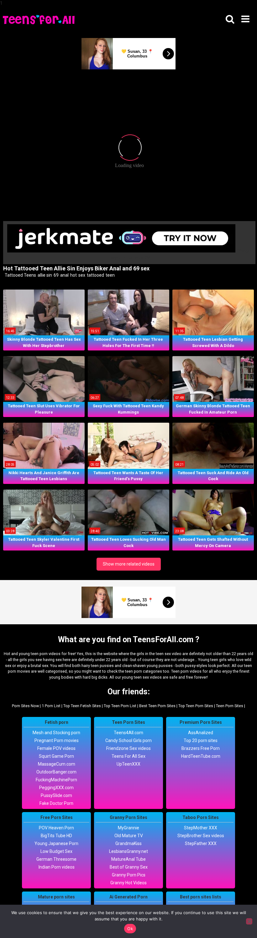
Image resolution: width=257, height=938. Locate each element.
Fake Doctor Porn (56, 803)
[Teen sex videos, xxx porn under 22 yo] (39, 19)
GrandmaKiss (128, 843)
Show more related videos (129, 564)
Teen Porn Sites (229, 705)
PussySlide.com (56, 795)
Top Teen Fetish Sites (82, 705)
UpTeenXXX (128, 764)
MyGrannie (128, 827)
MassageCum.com (56, 764)
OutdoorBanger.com (56, 771)
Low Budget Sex (56, 851)
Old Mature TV (128, 835)
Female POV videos (56, 748)
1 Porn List (51, 705)
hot (73, 275)
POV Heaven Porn (56, 827)
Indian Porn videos (57, 867)
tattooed (95, 275)
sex (81, 275)
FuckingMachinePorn (56, 779)
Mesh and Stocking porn (56, 732)
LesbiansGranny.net (128, 851)
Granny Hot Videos (128, 882)
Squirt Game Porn (56, 756)
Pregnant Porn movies (56, 740)
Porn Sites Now (25, 705)
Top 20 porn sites (201, 740)
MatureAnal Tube (128, 859)
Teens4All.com (128, 732)
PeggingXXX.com (56, 787)
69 (56, 275)
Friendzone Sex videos (128, 748)
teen (110, 275)
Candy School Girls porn (128, 740)
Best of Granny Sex (129, 867)
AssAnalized (200, 732)
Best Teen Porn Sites (157, 705)
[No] (249, 921)
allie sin (44, 275)
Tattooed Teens (20, 275)
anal (64, 275)
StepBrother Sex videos (200, 835)
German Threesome (56, 859)
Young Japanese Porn (56, 843)
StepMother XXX (200, 827)
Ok (130, 928)
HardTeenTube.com (200, 756)
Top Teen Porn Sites (195, 705)
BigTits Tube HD (56, 835)
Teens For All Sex (128, 756)
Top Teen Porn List (120, 705)
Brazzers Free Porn (200, 748)
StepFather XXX (201, 843)
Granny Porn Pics (128, 874)
